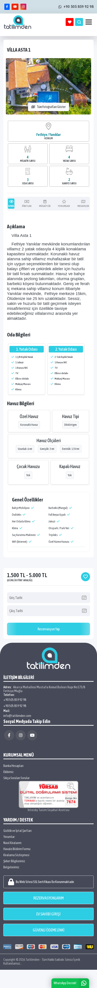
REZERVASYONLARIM (48, 898)
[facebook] (7, 6)
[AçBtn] (79, 22)
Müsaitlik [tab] (45, 206)
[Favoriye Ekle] (85, 576)
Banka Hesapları (13, 766)
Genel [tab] (11, 206)
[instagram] (23, 6)
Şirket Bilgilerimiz (14, 861)
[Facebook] (9, 735)
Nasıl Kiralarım (12, 843)
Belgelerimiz (11, 867)
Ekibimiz (8, 772)
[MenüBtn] (88, 22)
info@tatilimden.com (17, 716)
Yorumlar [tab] (64, 206)
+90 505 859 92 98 (14, 700)
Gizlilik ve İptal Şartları (17, 830)
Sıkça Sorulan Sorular (16, 778)
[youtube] (15, 6)
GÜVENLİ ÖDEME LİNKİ (49, 930)
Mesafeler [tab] (83, 206)
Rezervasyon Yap (48, 629)
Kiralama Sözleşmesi (16, 855)
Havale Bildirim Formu (16, 849)
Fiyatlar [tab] (27, 206)
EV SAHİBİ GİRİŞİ (48, 914)
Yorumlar (9, 837)
